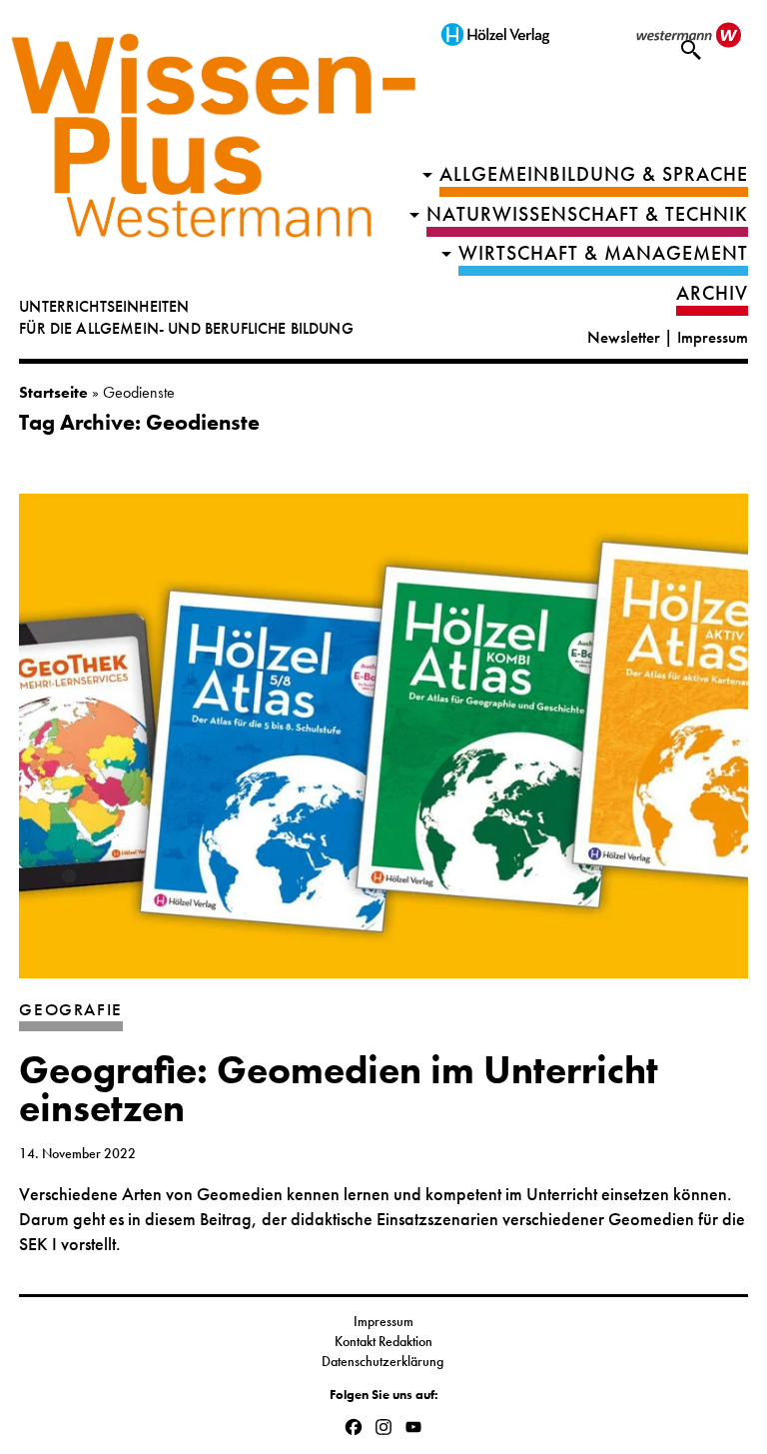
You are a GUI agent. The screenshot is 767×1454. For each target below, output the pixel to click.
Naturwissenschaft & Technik (587, 214)
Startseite (53, 392)
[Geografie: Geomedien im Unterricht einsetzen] (383, 746)
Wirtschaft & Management (603, 253)
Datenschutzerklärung (384, 1361)
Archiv (712, 293)
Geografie (71, 1009)
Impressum (712, 337)
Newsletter (623, 337)
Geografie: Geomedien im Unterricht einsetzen (338, 1089)
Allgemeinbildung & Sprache (593, 174)
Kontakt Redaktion (383, 1341)
